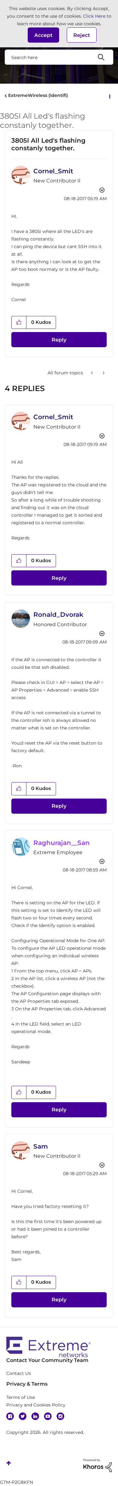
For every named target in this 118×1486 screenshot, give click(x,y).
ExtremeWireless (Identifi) (38, 95)
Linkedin (35, 1416)
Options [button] (109, 96)
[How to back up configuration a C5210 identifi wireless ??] (103, 373)
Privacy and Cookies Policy (35, 1405)
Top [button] (8, 1463)
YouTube (48, 1416)
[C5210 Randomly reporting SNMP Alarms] (92, 373)
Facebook (10, 1416)
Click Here (94, 16)
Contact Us (18, 1373)
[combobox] (59, 57)
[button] (43, 35)
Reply (59, 340)
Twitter (22, 1416)
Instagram (60, 1416)
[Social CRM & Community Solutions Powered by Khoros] (97, 1465)
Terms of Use (20, 1397)
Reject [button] (81, 35)
